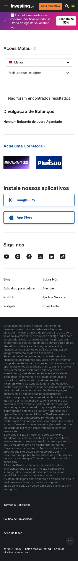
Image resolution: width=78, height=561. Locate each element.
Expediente (50, 306)
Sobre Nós (50, 279)
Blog (6, 279)
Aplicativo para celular (19, 288)
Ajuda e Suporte (54, 297)
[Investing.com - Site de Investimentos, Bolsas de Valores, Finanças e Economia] (23, 6)
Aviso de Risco (12, 533)
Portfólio (9, 297)
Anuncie (48, 288)
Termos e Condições (17, 504)
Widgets (9, 306)
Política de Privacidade (18, 519)
